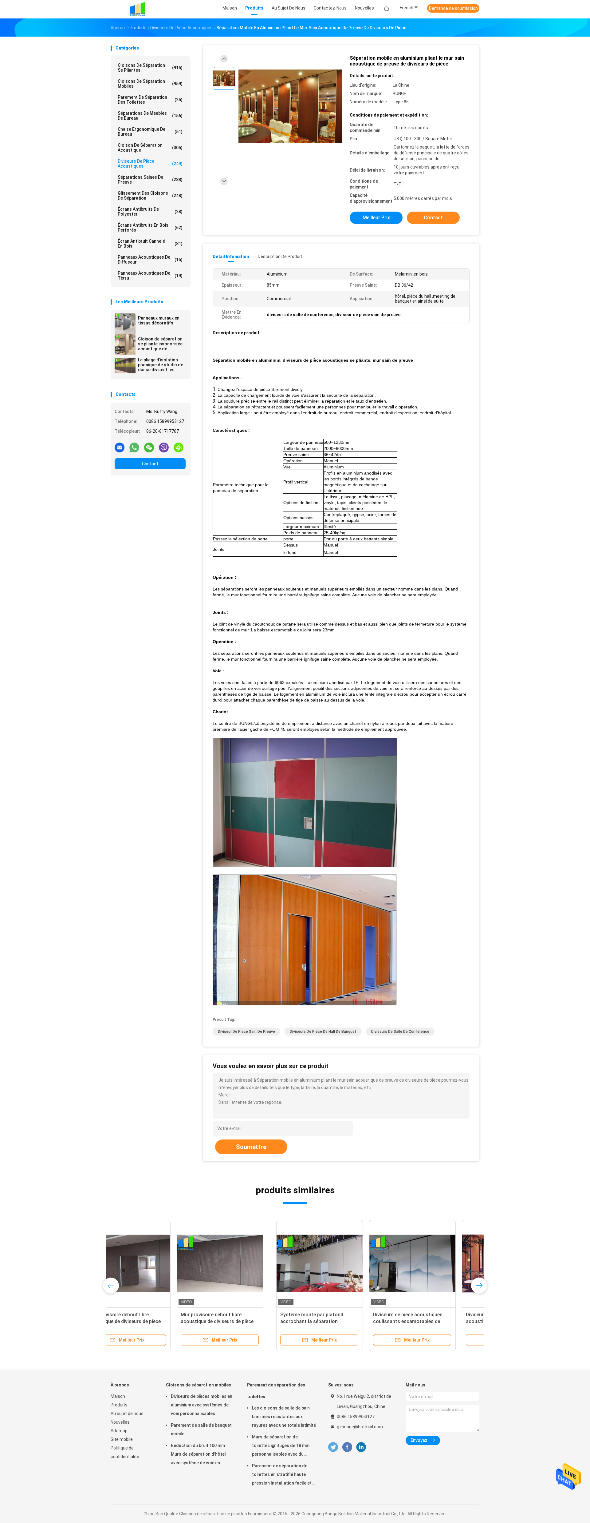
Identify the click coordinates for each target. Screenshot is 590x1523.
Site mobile (122, 1439)
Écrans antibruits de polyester (150, 212)
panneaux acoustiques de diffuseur (150, 259)
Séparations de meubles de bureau (150, 116)
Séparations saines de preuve (150, 180)
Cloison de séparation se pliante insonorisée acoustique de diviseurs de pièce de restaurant (160, 343)
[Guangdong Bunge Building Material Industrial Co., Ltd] (138, 9)
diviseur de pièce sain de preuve (246, 1031)
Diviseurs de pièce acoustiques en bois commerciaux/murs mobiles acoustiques (431, 1321)
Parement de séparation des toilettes (150, 100)
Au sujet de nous (127, 1413)
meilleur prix (376, 218)
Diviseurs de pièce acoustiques (150, 164)
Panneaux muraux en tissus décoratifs (158, 320)
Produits (119, 1404)
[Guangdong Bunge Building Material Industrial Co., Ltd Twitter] (333, 1447)
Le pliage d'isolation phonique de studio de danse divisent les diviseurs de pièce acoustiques (160, 364)
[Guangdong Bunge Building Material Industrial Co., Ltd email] (119, 447)
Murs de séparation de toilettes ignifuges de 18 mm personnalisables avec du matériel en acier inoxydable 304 (280, 1446)
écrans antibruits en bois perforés (150, 228)
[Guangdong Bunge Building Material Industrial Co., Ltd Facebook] (347, 1447)
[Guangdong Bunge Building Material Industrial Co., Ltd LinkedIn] (361, 1447)
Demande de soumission (453, 8)
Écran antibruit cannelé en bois (150, 244)
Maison (118, 1396)
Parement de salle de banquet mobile (201, 1429)
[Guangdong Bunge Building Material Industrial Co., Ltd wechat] (149, 447)
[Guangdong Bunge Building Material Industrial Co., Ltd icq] (178, 447)
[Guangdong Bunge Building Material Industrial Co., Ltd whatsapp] (134, 447)
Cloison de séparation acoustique (150, 148)
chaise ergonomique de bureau (150, 132)
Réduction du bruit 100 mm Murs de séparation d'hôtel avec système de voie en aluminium (198, 1455)
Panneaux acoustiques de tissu (150, 275)
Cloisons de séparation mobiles (150, 84)
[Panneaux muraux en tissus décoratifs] (125, 323)
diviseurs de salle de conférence (400, 1031)
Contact (150, 463)
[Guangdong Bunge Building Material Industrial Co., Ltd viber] (164, 447)
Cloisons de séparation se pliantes (150, 68)
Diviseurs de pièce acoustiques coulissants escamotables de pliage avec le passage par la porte (246, 1321)
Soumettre (251, 1147)
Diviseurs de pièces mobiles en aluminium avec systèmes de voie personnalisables (201, 1405)
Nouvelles (120, 1422)
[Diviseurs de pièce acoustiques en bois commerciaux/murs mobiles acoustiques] (432, 1263)
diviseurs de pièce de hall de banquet (323, 1031)
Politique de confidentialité (125, 1452)
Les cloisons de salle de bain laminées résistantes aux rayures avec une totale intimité (284, 1417)
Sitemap (119, 1430)
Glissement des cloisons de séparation (150, 196)
